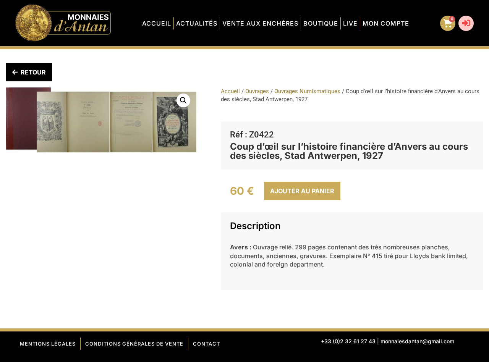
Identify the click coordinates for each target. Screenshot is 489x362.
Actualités (196, 23)
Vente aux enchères (260, 23)
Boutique (320, 23)
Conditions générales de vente (134, 344)
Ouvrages (257, 91)
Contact (206, 344)
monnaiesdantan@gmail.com (417, 341)
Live (350, 23)
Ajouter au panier (302, 191)
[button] (183, 100)
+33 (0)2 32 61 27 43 (348, 341)
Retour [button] (33, 72)
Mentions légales (48, 344)
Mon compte (386, 23)
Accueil (156, 23)
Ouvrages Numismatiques (307, 91)
